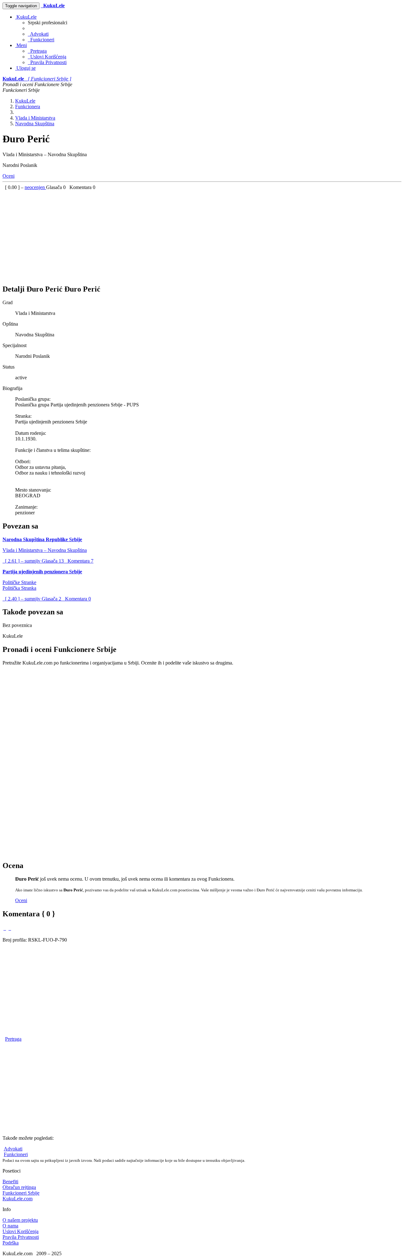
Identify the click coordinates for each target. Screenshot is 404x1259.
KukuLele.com (18, 1198)
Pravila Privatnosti (47, 62)
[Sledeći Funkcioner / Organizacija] (10, 928)
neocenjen (35, 187)
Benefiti (10, 1181)
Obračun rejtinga (19, 1187)
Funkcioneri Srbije (21, 1193)
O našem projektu (20, 1220)
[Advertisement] (192, 234)
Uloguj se (25, 68)
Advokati (38, 34)
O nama (10, 1225)
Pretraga (37, 51)
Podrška (11, 1242)
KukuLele (26, 17)
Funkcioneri (41, 39)
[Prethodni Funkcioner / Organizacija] (4, 928)
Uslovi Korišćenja (47, 56)
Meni (21, 45)
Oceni (9, 176)
